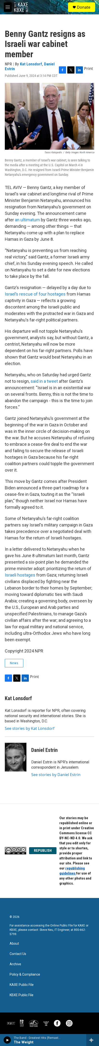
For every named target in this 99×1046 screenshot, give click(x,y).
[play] (7, 1040)
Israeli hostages (20, 574)
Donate (83, 7)
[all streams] (92, 1040)
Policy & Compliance (25, 974)
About (14, 943)
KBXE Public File (21, 995)
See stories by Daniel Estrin (55, 774)
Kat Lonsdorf (31, 64)
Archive (15, 964)
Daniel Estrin (44, 750)
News (14, 663)
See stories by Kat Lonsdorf (30, 728)
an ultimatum (27, 219)
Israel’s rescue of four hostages (35, 294)
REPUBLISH (43, 850)
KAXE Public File (22, 985)
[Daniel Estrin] (15, 757)
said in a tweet (44, 381)
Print (88, 68)
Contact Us (18, 954)
